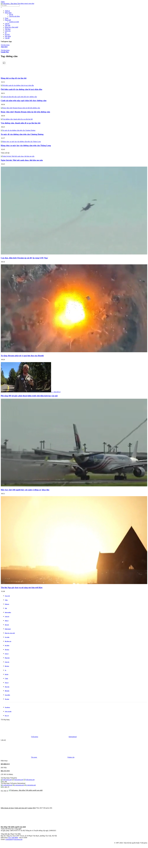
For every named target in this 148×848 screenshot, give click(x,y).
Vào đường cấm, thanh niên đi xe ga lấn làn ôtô (20, 123)
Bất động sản (8, 641)
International (73, 737)
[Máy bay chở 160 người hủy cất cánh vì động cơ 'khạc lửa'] (74, 486)
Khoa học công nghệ (11, 27)
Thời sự (7, 11)
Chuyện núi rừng (14, 16)
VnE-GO (7, 616)
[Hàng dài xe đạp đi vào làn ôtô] (74, 74)
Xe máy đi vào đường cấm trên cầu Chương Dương (22, 134)
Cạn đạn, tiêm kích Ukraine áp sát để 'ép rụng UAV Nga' (24, 258)
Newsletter (7, 707)
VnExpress (34, 737)
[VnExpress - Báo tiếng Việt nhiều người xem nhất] (17, 3)
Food (6, 18)
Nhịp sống (8, 13)
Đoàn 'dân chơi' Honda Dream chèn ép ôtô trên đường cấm (25, 112)
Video (3, 2)
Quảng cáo (70, 757)
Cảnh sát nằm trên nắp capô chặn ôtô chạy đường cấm (23, 100)
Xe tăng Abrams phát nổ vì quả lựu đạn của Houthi (22, 356)
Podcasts (7, 604)
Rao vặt (7, 715)
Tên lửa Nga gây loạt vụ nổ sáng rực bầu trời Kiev (22, 587)
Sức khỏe (8, 36)
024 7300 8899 (13, 837)
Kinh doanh (8, 628)
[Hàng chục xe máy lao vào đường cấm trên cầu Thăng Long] (21, 141)
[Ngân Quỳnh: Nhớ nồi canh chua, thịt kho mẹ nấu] (17, 156)
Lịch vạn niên (8, 711)
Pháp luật (8, 20)
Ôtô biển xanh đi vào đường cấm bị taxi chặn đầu (21, 89)
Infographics (8, 612)
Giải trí (7, 23)
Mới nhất (7, 690)
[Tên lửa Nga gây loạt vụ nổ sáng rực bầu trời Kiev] (74, 583)
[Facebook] (68, 808)
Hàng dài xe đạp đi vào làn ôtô (13, 78)
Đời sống (7, 666)
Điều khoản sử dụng (7, 808)
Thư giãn (7, 686)
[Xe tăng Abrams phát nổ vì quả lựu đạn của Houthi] (74, 352)
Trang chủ (7, 595)
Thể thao (7, 29)
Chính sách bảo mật (20, 808)
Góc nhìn (7, 637)
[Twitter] (98, 808)
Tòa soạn (34, 757)
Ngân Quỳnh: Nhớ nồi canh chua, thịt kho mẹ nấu (22, 160)
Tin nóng (7, 699)
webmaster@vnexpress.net (13, 839)
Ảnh (6, 608)
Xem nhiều (7, 695)
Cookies (29, 808)
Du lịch (7, 34)
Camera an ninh (14, 22)
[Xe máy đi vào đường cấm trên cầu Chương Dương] (18, 130)
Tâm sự (6, 682)
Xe (6, 32)
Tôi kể (11, 14)
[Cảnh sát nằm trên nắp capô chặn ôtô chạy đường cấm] (19, 97)
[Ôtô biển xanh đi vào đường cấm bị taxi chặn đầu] (17, 85)
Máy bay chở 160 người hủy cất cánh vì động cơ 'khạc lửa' (25, 490)
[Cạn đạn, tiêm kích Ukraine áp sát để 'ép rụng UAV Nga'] (74, 254)
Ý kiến (6, 678)
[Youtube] (129, 808)
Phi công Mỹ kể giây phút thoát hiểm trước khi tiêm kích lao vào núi (29, 396)
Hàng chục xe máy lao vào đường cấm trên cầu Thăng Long (26, 145)
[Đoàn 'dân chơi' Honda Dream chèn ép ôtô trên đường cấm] (20, 108)
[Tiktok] (16, 823)
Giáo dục (8, 31)
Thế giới (7, 25)
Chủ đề (7, 38)
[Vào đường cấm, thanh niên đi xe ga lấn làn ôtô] (17, 119)
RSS (34, 808)
